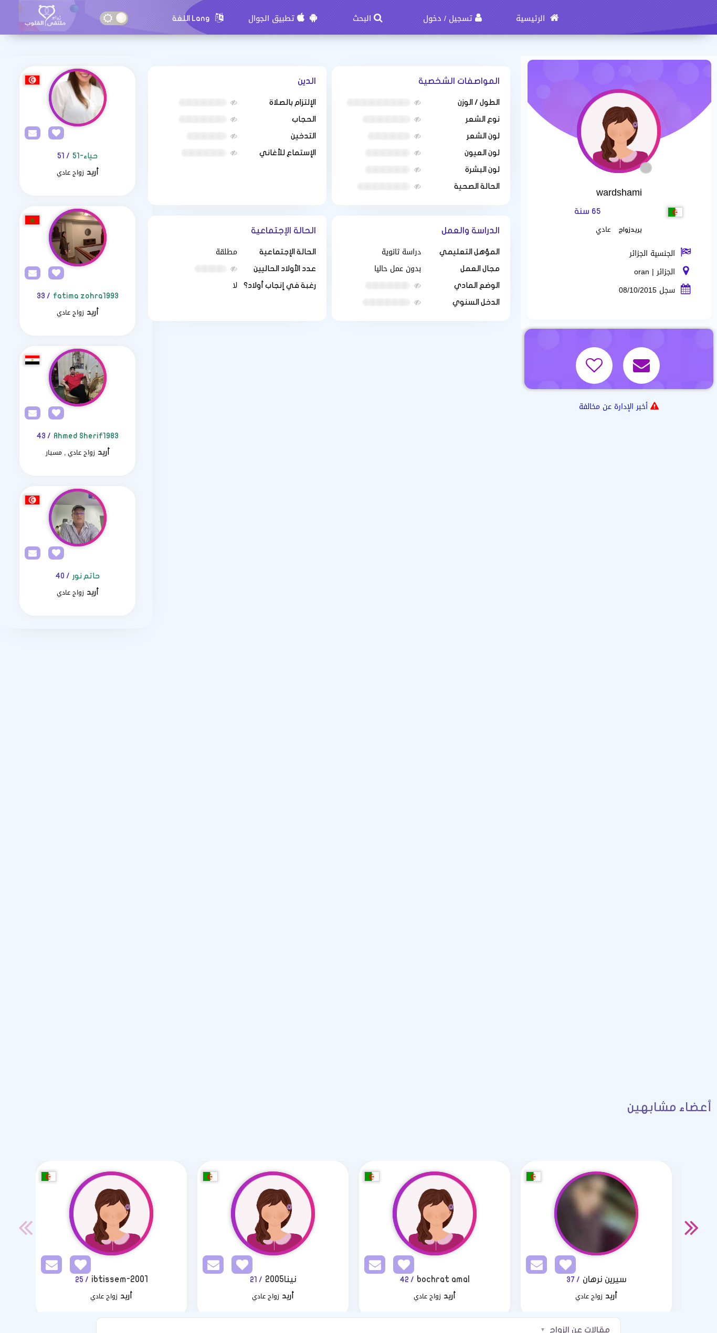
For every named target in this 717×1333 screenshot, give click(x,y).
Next (692, 1227)
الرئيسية (531, 18)
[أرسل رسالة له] (642, 358)
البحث (362, 18)
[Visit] (77, 97)
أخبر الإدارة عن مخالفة (613, 407)
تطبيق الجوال (271, 18)
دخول (432, 18)
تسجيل (460, 18)
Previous (25, 1227)
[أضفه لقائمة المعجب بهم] (595, 358)
